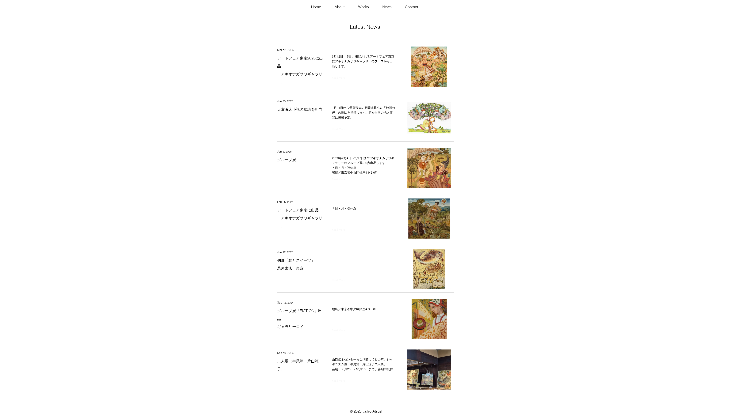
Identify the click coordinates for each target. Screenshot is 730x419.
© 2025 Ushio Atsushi (367, 411)
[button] (339, 7)
